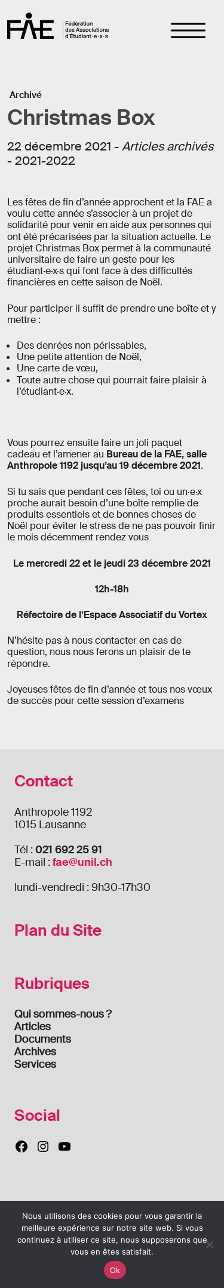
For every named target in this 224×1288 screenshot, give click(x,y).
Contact (43, 781)
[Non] (209, 1244)
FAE (58, 25)
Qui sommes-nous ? (63, 1013)
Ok (115, 1270)
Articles (32, 1026)
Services (35, 1064)
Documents (42, 1039)
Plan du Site (58, 930)
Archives (35, 1051)
